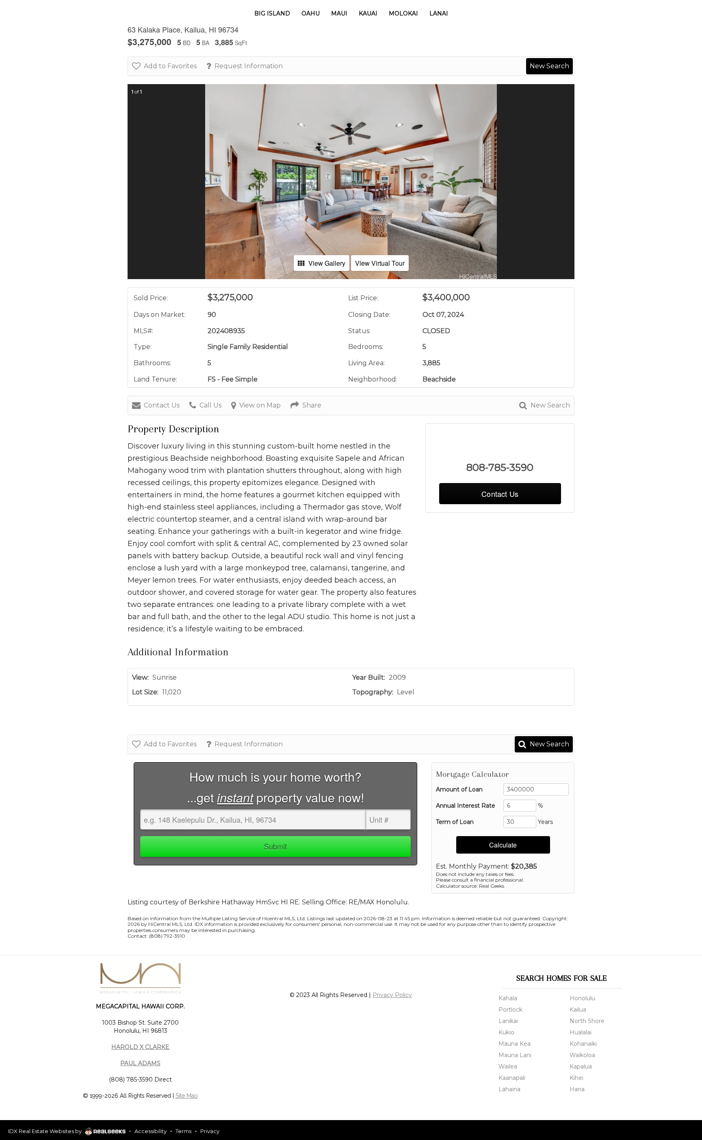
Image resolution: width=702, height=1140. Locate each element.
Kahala (507, 998)
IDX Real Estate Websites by (45, 1131)
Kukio (506, 1032)
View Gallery (326, 263)
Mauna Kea (514, 1043)
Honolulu (582, 998)
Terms (183, 1131)
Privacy (209, 1131)
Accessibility (150, 1131)
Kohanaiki (583, 1043)
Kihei (576, 1077)
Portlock (510, 1009)
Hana (577, 1089)
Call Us (210, 405)
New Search (549, 66)
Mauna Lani (514, 1055)
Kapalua (581, 1066)
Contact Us (162, 405)
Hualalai (581, 1032)
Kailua (578, 1009)
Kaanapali (511, 1077)
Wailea (507, 1066)
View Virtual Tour (380, 263)
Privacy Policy (392, 995)
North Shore (587, 1021)
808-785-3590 (499, 467)
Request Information (248, 66)
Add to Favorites (170, 66)
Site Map (187, 1095)
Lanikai (508, 1021)
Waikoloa (582, 1055)
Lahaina (509, 1089)
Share (311, 405)
